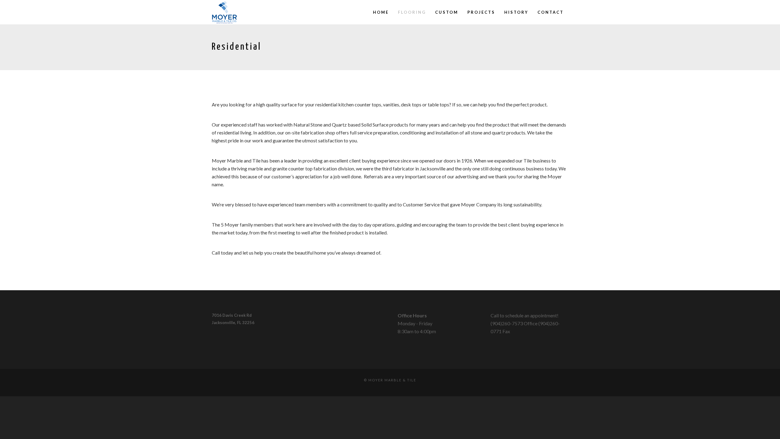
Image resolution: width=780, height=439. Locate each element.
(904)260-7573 (507, 323)
